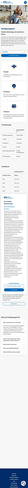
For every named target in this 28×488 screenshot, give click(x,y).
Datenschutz (14, 475)
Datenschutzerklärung (9, 206)
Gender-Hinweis (14, 485)
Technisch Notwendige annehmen (14, 286)
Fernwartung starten (14, 487)
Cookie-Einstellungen (14, 283)
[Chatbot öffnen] (23, 483)
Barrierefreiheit (14, 483)
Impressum (14, 473)
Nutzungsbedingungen (14, 477)
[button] (14, 322)
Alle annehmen (14, 289)
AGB (14, 481)
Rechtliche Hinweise (14, 479)
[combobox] (14, 51)
